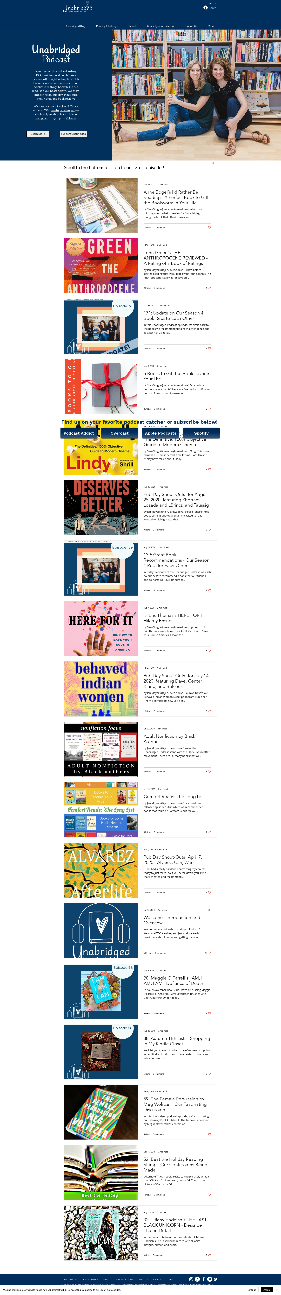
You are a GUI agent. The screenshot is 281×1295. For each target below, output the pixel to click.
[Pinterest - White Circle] (209, 1279)
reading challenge (62, 110)
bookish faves (42, 95)
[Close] (277, 1289)
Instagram (41, 118)
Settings (252, 1289)
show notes (44, 98)
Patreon (71, 118)
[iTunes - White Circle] (197, 1279)
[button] (212, 163)
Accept (266, 1289)
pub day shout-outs (65, 95)
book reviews (66, 98)
